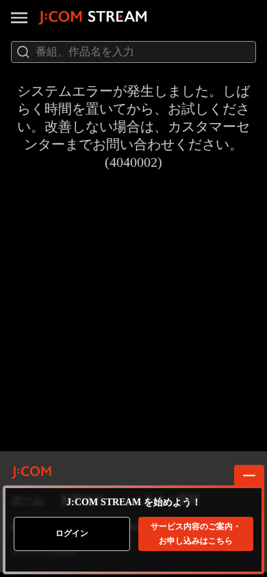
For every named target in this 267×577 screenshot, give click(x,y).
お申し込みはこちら (196, 534)
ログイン (71, 533)
